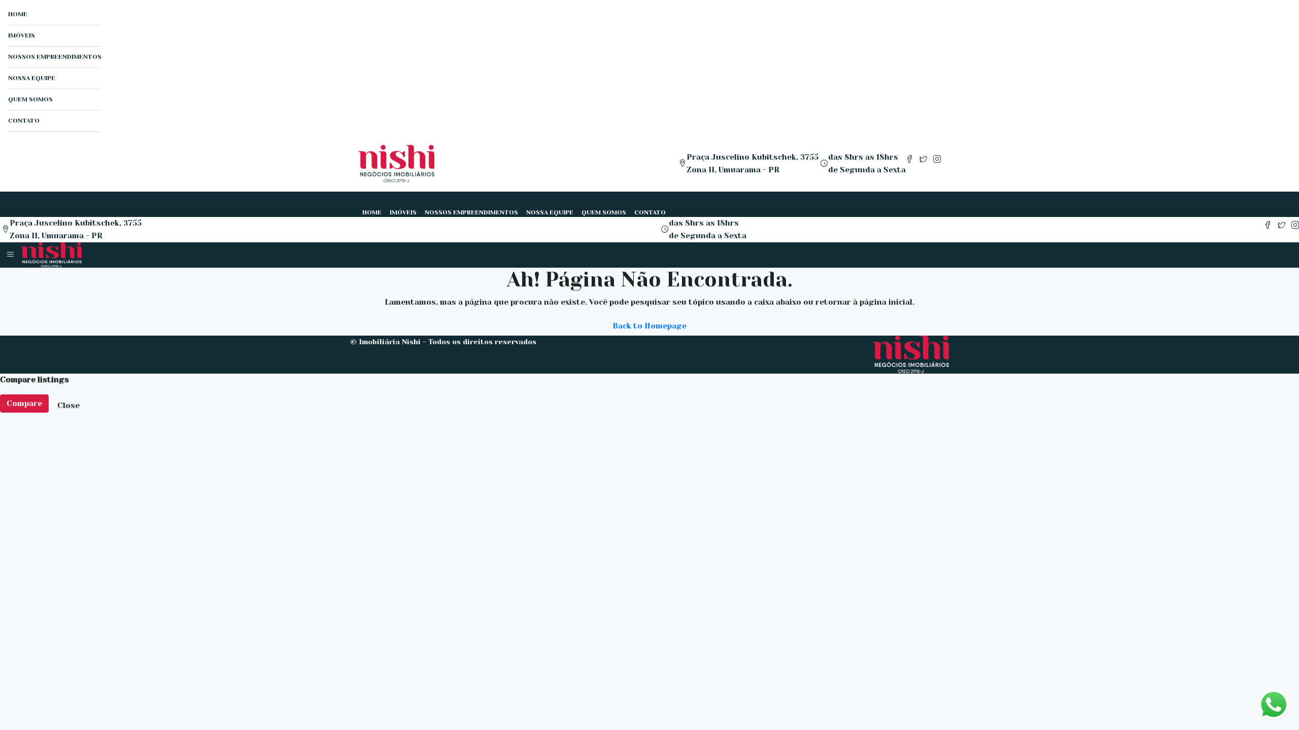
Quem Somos (30, 99)
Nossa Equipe (31, 78)
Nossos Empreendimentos (54, 56)
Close (68, 405)
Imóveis (21, 35)
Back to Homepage (649, 326)
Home (17, 14)
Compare (24, 403)
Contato (24, 120)
